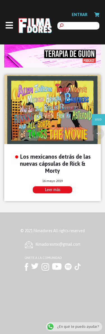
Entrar (79, 14)
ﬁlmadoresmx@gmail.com (58, 244)
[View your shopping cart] (96, 14)
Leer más (52, 189)
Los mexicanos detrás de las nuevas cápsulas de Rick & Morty (55, 163)
